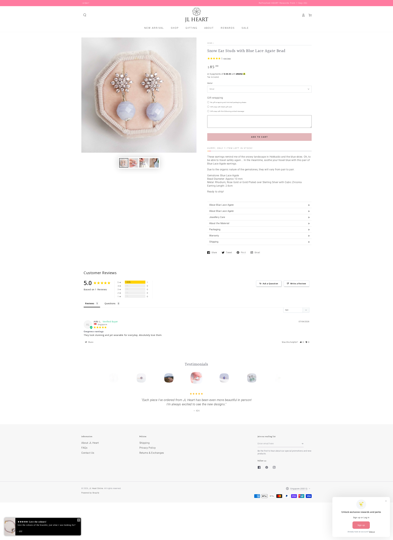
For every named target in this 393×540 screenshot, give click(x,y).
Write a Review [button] (298, 283)
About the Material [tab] (219, 223)
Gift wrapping (215, 97)
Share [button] (90, 342)
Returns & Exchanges (151, 452)
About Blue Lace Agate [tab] (221, 204)
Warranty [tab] (214, 235)
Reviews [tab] (89, 303)
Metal (209, 83)
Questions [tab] (110, 303)
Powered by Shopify (90, 493)
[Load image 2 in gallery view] (133, 163)
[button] (84, 15)
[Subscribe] (303, 443)
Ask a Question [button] (270, 283)
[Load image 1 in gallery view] (123, 163)
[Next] (278, 378)
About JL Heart (90, 442)
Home (209, 43)
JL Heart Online (96, 488)
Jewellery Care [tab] (217, 217)
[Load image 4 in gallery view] (154, 163)
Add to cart (259, 137)
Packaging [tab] (214, 229)
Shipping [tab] (213, 241)
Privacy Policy (147, 447)
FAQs (84, 447)
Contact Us (87, 452)
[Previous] (114, 378)
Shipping (144, 442)
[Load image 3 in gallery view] (144, 163)
